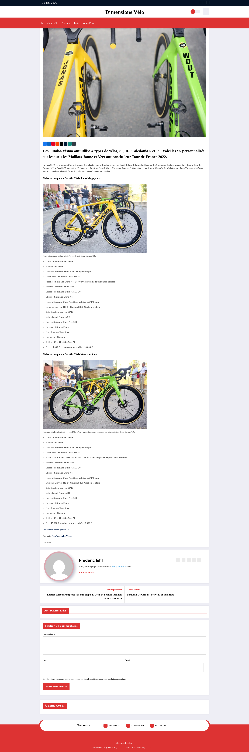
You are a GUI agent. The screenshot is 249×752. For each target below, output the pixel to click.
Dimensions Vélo (124, 12)
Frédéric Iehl (91, 560)
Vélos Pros (88, 23)
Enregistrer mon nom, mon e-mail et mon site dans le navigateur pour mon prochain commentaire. (86, 679)
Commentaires (49, 634)
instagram (137, 725)
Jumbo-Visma (65, 536)
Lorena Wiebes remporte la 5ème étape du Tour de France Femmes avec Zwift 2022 (84, 596)
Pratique (65, 23)
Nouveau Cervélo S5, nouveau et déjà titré (150, 594)
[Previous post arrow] (44, 594)
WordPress (121, 747)
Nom (45, 660)
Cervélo (54, 536)
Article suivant (133, 590)
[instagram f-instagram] (204, 2)
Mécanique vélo (49, 23)
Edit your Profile (119, 566)
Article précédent (114, 590)
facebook (114, 725)
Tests (76, 23)
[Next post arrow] (205, 594)
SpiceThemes (151, 747)
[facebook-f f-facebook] (200, 2)
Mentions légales (124, 743)
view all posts (86, 572)
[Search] (206, 11)
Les (57, 530)
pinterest (160, 725)
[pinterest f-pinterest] (207, 2)
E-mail (127, 660)
